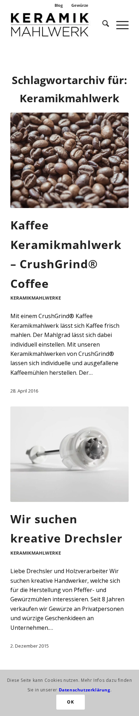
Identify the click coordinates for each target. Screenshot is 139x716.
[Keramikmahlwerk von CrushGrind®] (57, 24)
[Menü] (119, 24)
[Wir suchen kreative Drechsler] (69, 454)
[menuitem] (59, 5)
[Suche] (102, 24)
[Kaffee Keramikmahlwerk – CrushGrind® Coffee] (69, 160)
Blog (59, 5)
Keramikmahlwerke (35, 298)
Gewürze (79, 5)
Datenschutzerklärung (84, 690)
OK (70, 702)
